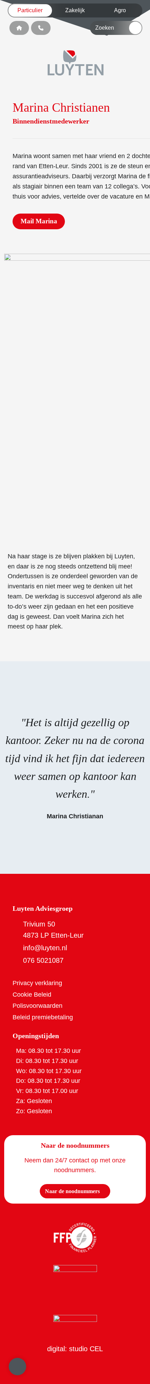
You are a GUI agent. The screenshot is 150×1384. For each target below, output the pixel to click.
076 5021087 (43, 960)
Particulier (30, 10)
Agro (120, 10)
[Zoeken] (135, 28)
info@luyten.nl (45, 948)
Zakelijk (75, 10)
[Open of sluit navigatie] (17, 1366)
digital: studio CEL (75, 1349)
